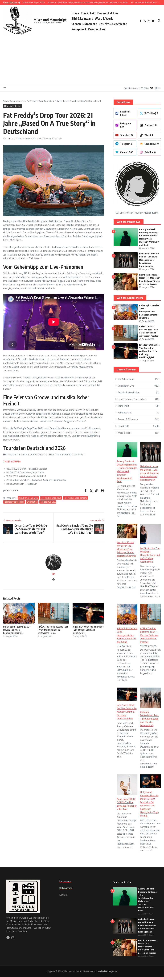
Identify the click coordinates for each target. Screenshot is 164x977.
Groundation (32, 502)
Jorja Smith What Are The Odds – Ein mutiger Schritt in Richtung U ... (88, 629)
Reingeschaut (97, 29)
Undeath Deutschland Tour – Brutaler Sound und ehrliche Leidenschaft (149, 719)
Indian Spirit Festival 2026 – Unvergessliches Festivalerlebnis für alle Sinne (149, 311)
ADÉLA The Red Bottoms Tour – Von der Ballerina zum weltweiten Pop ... (53, 629)
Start (5, 101)
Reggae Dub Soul (47, 502)
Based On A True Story (28, 498)
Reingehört (78, 29)
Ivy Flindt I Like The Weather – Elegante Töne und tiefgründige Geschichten (150, 555)
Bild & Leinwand (82, 18)
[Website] (53, 579)
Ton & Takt (88, 13)
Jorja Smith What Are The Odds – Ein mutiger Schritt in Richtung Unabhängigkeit (149, 351)
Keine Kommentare (26, 138)
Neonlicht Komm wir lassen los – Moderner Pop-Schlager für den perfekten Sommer (126, 549)
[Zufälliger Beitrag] (151, 88)
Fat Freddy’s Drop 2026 (51, 498)
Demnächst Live (107, 13)
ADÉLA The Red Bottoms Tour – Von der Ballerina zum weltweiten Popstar (149, 635)
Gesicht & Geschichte (113, 24)
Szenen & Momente (84, 24)
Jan (9, 138)
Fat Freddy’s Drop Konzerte (75, 498)
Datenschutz (65, 888)
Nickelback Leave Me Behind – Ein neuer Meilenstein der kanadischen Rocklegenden (149, 259)
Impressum (65, 881)
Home (75, 13)
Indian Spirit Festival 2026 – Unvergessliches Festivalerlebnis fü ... (16, 629)
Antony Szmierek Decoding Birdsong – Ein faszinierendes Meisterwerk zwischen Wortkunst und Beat (127, 471)
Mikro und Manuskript (50, 19)
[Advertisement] (82, 59)
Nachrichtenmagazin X (107, 971)
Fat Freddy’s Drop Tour (14, 502)
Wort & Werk (104, 18)
